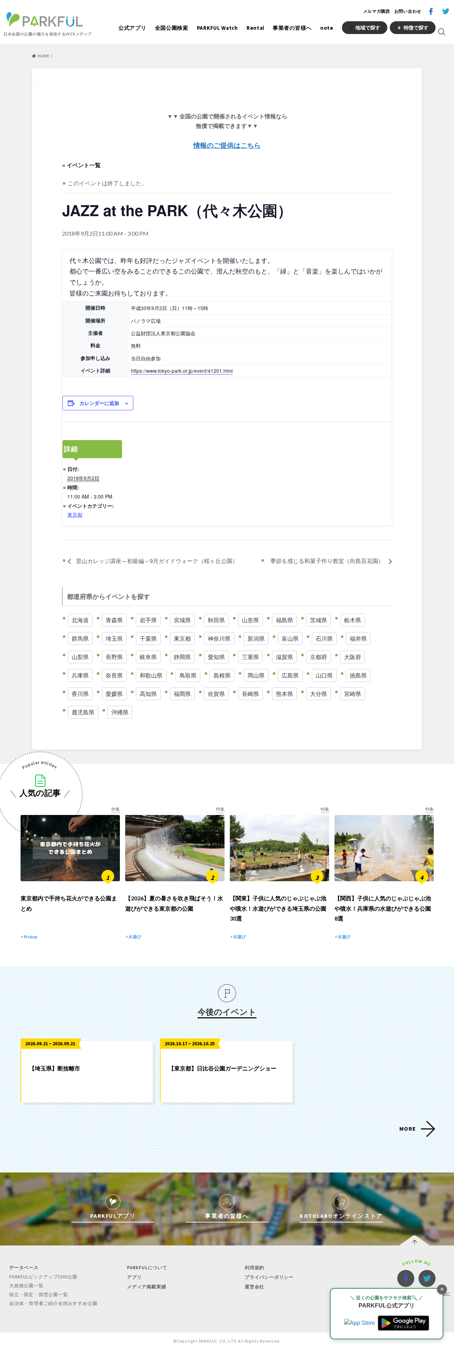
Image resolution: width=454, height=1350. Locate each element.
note (326, 27)
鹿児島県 (83, 712)
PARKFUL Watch (217, 27)
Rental (255, 27)
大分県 (318, 693)
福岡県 (182, 693)
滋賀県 (284, 656)
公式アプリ (132, 27)
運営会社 (254, 1286)
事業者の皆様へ (292, 27)
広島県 (290, 675)
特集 (115, 809)
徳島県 (358, 675)
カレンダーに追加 (99, 402)
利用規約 (254, 1267)
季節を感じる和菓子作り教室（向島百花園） (327, 561)
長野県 (114, 656)
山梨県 (80, 656)
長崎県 (250, 693)
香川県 (80, 693)
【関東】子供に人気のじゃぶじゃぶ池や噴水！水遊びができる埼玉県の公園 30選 (278, 908)
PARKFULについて (147, 1267)
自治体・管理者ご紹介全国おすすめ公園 (53, 1303)
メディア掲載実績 (146, 1286)
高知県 (148, 693)
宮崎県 (352, 693)
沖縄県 (119, 712)
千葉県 (148, 638)
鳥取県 (187, 675)
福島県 (284, 620)
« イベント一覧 (81, 165)
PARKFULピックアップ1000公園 (43, 1277)
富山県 (290, 638)
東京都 (74, 514)
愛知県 (216, 656)
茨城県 (318, 620)
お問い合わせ (407, 11)
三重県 (250, 656)
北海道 (80, 620)
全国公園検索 (171, 27)
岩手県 (148, 620)
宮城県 (182, 620)
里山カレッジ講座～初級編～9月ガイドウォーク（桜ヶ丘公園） (156, 561)
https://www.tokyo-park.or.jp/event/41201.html (182, 370)
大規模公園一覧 (26, 1285)
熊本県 (284, 693)
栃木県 (352, 620)
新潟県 (256, 638)
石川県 (324, 638)
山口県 (324, 675)
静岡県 (182, 656)
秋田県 (216, 620)
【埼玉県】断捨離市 (54, 1068)
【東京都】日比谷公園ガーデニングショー (222, 1068)
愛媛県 (114, 693)
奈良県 (114, 675)
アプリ (134, 1277)
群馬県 (80, 638)
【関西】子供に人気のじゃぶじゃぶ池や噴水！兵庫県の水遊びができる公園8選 (382, 908)
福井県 (358, 638)
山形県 (250, 620)
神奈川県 (219, 638)
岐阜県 (148, 656)
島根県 (222, 675)
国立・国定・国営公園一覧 (38, 1294)
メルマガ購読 (376, 11)
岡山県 (256, 675)
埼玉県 (114, 638)
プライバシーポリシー (269, 1277)
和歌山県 (151, 675)
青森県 (114, 620)
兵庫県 (80, 675)
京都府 (318, 656)
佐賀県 (216, 693)
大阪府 (352, 656)
